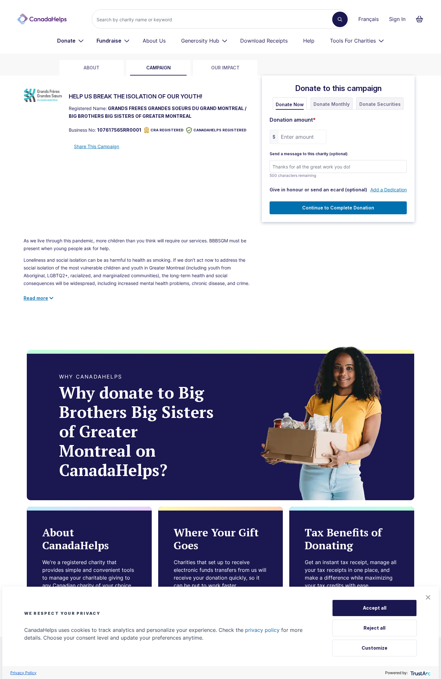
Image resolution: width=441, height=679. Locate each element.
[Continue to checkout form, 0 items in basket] (421, 19)
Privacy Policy (23, 672)
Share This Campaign (96, 146)
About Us (154, 40)
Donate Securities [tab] (380, 104)
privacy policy (262, 630)
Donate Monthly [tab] (331, 104)
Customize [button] (374, 648)
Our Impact (225, 67)
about (91, 67)
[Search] (340, 19)
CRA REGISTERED (166, 130)
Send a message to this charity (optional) (309, 154)
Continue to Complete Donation (338, 207)
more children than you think (126, 240)
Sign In (397, 19)
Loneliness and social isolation (55, 260)
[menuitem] (70, 40)
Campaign (158, 67)
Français (368, 19)
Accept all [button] (374, 608)
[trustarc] (420, 672)
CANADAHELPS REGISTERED (219, 130)
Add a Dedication (388, 189)
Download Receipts (264, 40)
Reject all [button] (374, 628)
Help (308, 40)
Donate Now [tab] (290, 104)
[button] (428, 597)
